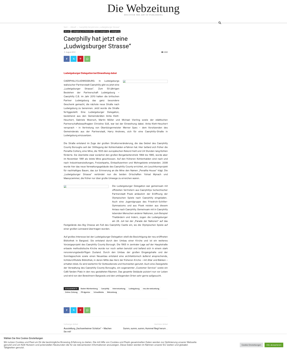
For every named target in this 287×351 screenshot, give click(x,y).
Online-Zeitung (71, 292)
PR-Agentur (85, 292)
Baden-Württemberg (89, 288)
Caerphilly (105, 288)
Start (66, 27)
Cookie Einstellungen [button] (251, 345)
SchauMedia (99, 292)
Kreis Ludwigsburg (101, 31)
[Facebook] (67, 59)
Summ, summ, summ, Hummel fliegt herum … (145, 328)
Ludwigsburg (115, 31)
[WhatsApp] (87, 59)
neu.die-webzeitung (151, 288)
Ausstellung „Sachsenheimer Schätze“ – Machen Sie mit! (88, 330)
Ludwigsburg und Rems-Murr (82, 31)
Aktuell (73, 27)
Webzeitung (112, 292)
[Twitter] (74, 59)
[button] (219, 23)
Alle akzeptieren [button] (273, 345)
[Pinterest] (80, 59)
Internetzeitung (119, 288)
